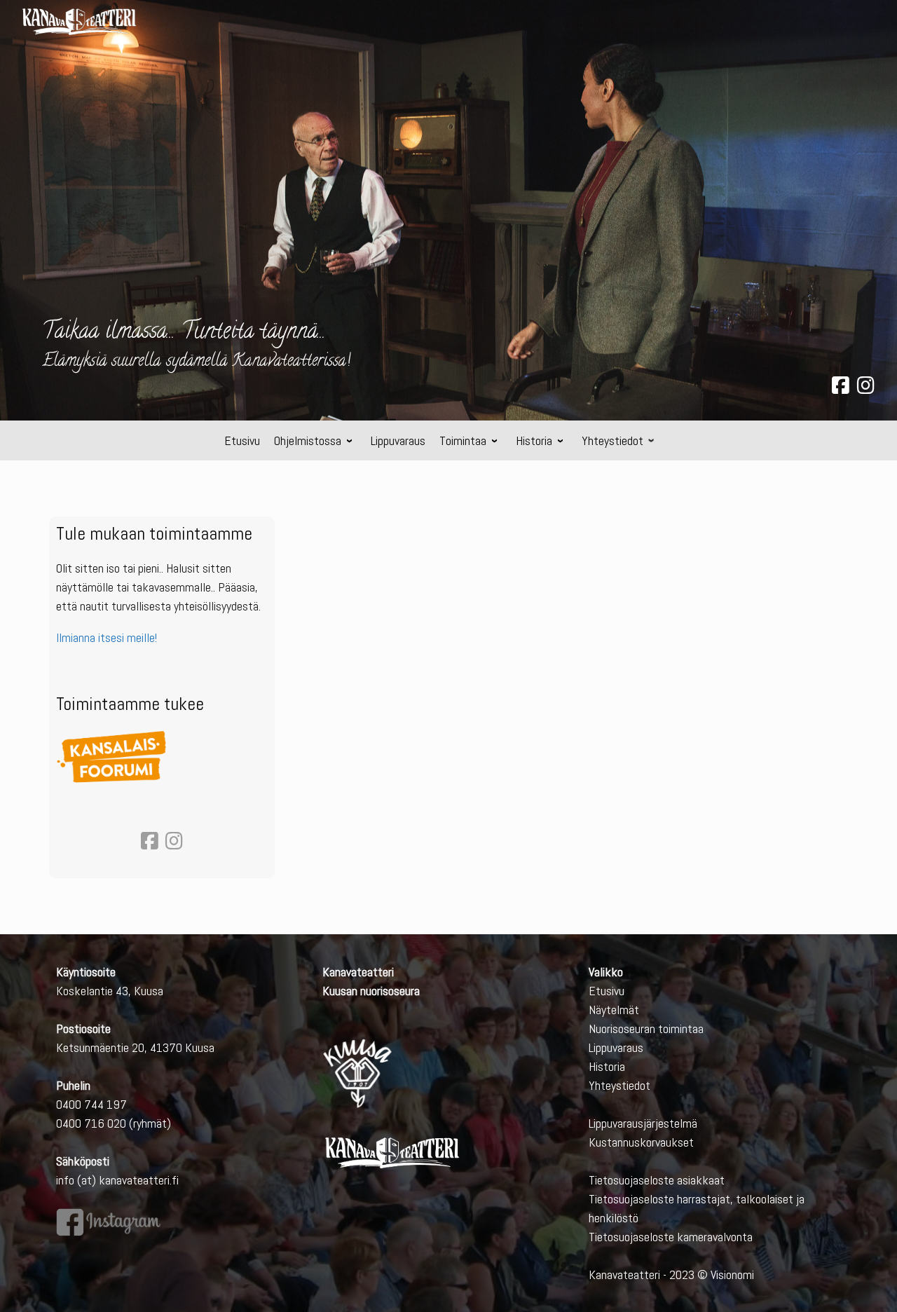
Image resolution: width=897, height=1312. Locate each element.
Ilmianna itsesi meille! (106, 637)
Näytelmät (614, 1010)
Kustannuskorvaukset (641, 1142)
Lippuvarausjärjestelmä (643, 1123)
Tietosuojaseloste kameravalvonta (671, 1237)
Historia (607, 1066)
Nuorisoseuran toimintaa (646, 1028)
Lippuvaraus (616, 1047)
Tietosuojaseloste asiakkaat (657, 1180)
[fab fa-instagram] (866, 388)
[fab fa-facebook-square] (840, 388)
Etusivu (606, 991)
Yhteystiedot (619, 1085)
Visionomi (732, 1274)
